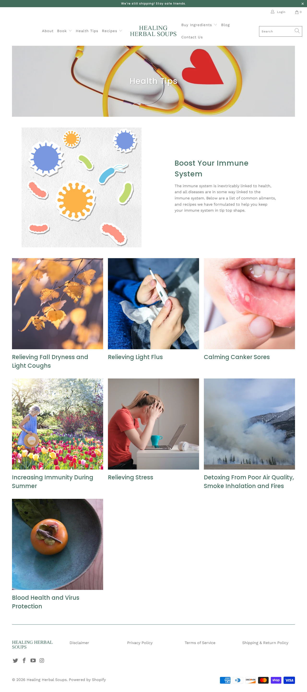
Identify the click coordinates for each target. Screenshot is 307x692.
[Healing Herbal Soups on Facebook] (24, 661)
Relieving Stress (130, 477)
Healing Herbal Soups (47, 679)
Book (62, 31)
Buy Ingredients (197, 25)
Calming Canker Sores (237, 357)
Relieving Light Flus (135, 357)
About (47, 31)
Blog (225, 25)
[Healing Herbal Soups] (153, 31)
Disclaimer (79, 642)
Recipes (110, 31)
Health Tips (87, 31)
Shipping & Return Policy (265, 642)
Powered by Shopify (87, 679)
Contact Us (192, 37)
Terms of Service (200, 642)
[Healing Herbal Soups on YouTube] (33, 661)
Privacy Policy (140, 642)
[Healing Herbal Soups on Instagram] (42, 661)
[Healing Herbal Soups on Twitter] (15, 661)
